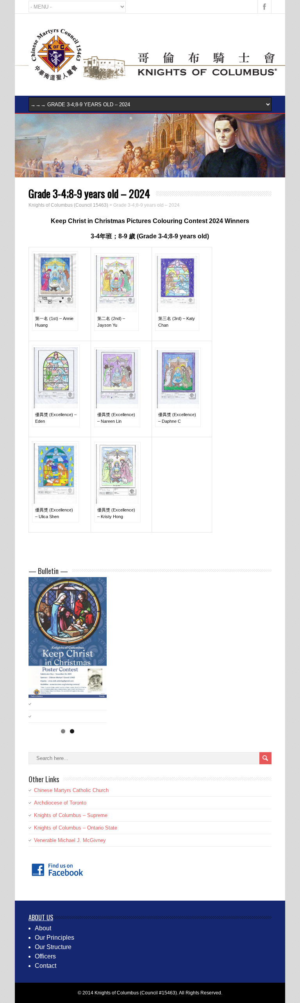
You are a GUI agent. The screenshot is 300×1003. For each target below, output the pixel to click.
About (43, 928)
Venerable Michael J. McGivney (70, 840)
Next (97, 648)
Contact (45, 965)
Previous (38, 648)
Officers (45, 956)
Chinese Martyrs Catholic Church (71, 790)
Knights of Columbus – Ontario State (75, 828)
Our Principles (54, 937)
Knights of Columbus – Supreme (70, 815)
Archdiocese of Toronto (60, 803)
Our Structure (53, 947)
